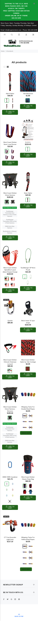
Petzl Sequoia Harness (9, 207)
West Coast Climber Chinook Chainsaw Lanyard (10, 362)
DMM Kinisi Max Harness (9, 227)
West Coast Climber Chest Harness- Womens (10, 409)
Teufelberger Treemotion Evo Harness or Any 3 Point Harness (9, 214)
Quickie (10, 320)
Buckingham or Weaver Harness (9, 232)
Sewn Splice (28, 193)
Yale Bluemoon (28, 93)
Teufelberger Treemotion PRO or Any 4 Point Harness (9, 221)
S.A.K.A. (28, 142)
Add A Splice (10, 93)
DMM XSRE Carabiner (10, 477)
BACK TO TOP (19, 616)
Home (3, 51)
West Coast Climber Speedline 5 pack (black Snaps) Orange (10, 270)
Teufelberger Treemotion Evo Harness (9, 429)
